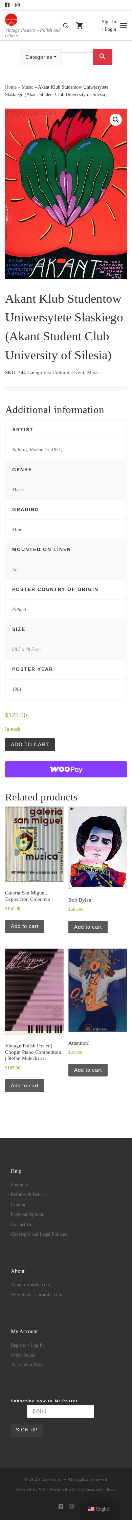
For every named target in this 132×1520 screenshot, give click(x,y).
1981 (17, 689)
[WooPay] (66, 769)
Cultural (60, 372)
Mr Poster (52, 1479)
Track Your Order (28, 1364)
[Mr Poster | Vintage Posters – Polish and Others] (11, 19)
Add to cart (30, 744)
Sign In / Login (109, 25)
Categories (39, 57)
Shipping (19, 1184)
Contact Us (21, 1224)
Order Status (23, 1355)
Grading (18, 1204)
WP (42, 1489)
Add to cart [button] (25, 926)
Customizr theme (101, 1489)
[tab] (66, 382)
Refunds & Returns (29, 1194)
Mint (16, 529)
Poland (19, 609)
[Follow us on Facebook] (7, 5)
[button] (116, 120)
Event (78, 372)
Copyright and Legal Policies (39, 1234)
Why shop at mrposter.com (36, 1294)
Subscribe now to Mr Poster (44, 1401)
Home (11, 87)
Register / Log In (27, 1345)
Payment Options (27, 1214)
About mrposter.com (30, 1284)
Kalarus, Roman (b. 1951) (37, 449)
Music (27, 87)
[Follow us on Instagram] (17, 5)
